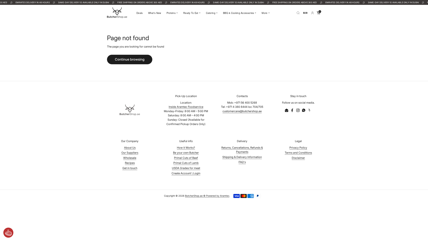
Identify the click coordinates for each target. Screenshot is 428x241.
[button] (318, 12)
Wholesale (129, 157)
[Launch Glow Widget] (8, 233)
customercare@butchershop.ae (242, 111)
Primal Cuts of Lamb (186, 163)
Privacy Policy (298, 147)
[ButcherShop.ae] (117, 12)
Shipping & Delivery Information (242, 157)
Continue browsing (129, 59)
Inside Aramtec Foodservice (186, 106)
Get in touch (129, 168)
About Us (130, 147)
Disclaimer (298, 157)
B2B (305, 12)
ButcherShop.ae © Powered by (202, 195)
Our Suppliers (129, 152)
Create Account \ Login (186, 173)
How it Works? (186, 147)
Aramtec (224, 195)
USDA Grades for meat (186, 168)
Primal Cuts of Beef (186, 157)
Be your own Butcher (186, 152)
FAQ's (242, 162)
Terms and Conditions (298, 152)
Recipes (130, 163)
